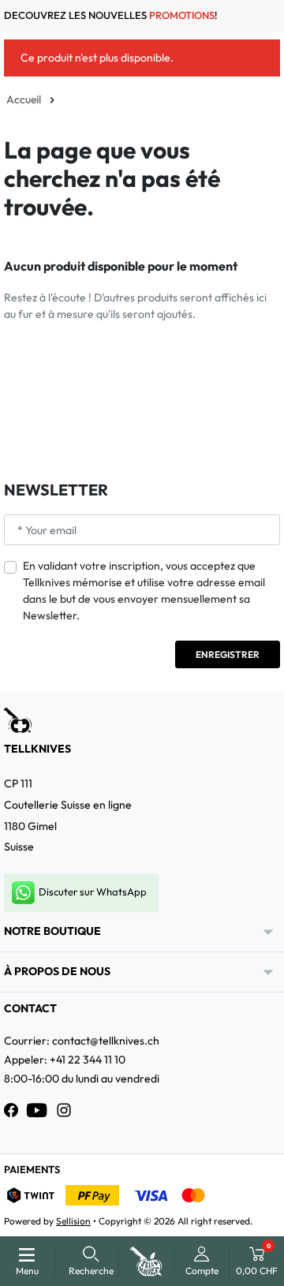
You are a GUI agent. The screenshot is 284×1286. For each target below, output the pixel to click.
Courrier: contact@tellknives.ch (81, 1041)
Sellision (73, 1221)
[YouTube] (37, 1110)
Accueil (23, 99)
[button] (91, 1261)
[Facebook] (11, 1110)
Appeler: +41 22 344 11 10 (64, 1059)
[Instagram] (64, 1110)
